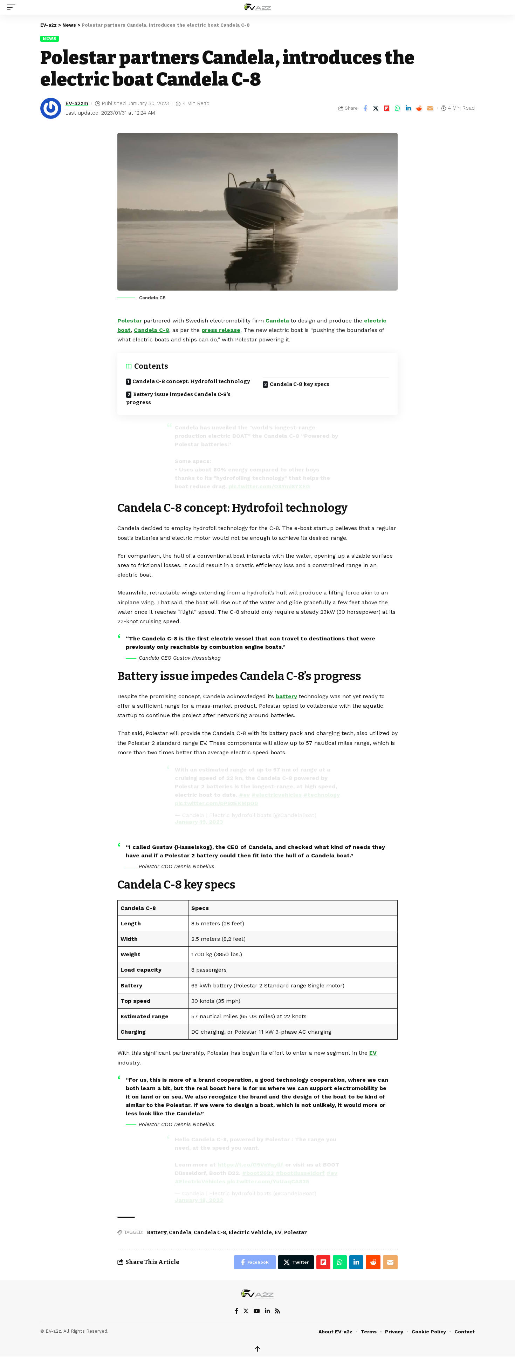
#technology (321, 794)
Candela (277, 320)
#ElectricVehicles (200, 1181)
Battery (156, 1232)
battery (286, 696)
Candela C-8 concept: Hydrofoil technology (191, 381)
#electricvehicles (277, 794)
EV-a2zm (77, 103)
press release (220, 330)
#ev (244, 794)
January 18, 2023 (199, 1200)
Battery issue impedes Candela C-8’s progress (178, 398)
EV (373, 1052)
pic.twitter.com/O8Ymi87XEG (269, 486)
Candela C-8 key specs (299, 384)
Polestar (129, 320)
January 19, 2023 (199, 821)
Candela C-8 (151, 330)
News (49, 38)
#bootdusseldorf (300, 1173)
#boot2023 (258, 1173)
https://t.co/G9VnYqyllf (250, 1164)
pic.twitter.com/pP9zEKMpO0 (216, 803)
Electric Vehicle (250, 1232)
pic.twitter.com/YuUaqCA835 (268, 1181)
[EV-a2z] (257, 7)
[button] (13, 7)
